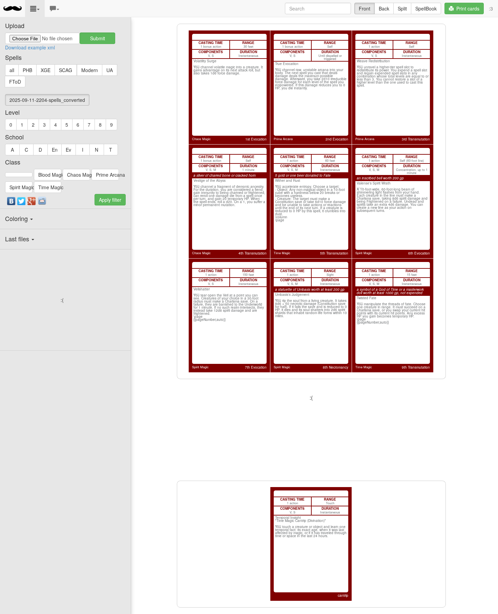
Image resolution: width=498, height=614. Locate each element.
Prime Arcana (107, 174)
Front (364, 8)
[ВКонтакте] (11, 203)
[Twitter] (22, 203)
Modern (89, 70)
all (11, 70)
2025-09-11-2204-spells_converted (47, 99)
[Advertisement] (62, 300)
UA (109, 70)
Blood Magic (49, 174)
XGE (45, 70)
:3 (491, 8)
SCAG (65, 70)
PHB (27, 70)
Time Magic (49, 187)
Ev (68, 149)
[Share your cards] (42, 201)
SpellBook (426, 8)
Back (384, 8)
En (55, 149)
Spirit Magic (21, 187)
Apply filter (110, 199)
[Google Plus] (32, 203)
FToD (15, 81)
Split (402, 8)
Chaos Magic (78, 174)
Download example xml (30, 47)
